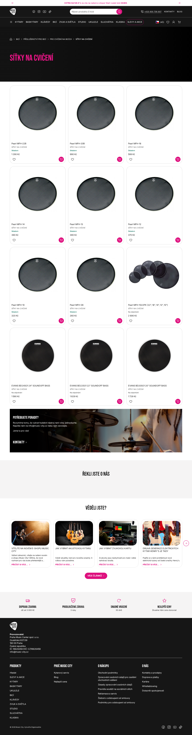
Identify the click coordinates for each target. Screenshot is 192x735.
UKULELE (14, 690)
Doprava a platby (150, 677)
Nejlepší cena (60, 681)
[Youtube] (44, 11)
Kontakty (169, 11)
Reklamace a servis (107, 693)
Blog (179, 11)
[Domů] (11, 39)
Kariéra (145, 681)
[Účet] (173, 22)
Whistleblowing (149, 686)
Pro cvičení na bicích (61, 39)
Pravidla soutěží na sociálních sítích (115, 689)
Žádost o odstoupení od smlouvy (114, 698)
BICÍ (18, 39)
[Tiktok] (50, 11)
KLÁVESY (14, 699)
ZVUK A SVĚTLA (18, 704)
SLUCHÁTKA (16, 713)
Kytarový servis (61, 672)
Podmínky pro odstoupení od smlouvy (116, 702)
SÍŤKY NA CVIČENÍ (19, 147)
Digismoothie (36, 727)
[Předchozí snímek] (13, 3)
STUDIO (14, 708)
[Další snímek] (179, 3)
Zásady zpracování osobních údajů (115, 684)
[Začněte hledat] (119, 11)
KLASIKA (14, 717)
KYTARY (14, 681)
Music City (20, 727)
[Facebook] (34, 11)
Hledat (13, 672)
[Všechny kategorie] (11, 22)
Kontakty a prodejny (152, 672)
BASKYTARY (16, 686)
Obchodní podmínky (108, 672)
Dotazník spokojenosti (153, 690)
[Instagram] (39, 11)
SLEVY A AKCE (17, 677)
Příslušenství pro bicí (35, 39)
